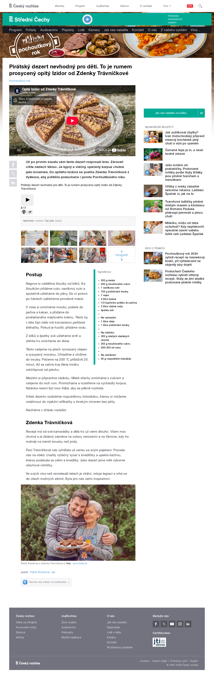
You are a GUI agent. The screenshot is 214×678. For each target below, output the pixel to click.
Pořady (31, 30)
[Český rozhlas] (24, 6)
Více (195, 30)
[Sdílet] (30, 212)
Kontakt (138, 30)
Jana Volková (80, 563)
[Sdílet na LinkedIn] (13, 182)
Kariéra (111, 637)
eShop (20, 637)
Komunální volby (26, 627)
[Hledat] (200, 6)
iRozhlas (59, 6)
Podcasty (67, 632)
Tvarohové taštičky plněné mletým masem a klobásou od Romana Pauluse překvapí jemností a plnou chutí (184, 209)
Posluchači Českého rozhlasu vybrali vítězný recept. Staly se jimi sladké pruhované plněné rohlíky (184, 277)
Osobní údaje (159, 661)
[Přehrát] (27, 200)
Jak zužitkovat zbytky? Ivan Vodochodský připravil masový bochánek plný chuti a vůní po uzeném (184, 138)
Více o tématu (155, 248)
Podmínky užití (178, 661)
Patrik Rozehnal (39, 572)
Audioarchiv (175, 19)
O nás (152, 30)
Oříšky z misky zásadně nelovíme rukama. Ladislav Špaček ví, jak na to (184, 190)
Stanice (124, 6)
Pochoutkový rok (19, 80)
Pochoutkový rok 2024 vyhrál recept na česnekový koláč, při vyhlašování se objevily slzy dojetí (185, 259)
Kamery (172, 23)
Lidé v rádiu (114, 632)
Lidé (81, 30)
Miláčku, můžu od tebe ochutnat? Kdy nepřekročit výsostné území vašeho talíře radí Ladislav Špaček (184, 228)
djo (53, 572)
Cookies (144, 661)
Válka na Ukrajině (26, 622)
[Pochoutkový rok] (107, 45)
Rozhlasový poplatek (120, 647)
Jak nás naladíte (116, 30)
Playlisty (68, 30)
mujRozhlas (102, 6)
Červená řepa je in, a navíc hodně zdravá (184, 151)
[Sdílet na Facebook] (13, 164)
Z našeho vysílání (174, 30)
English (194, 661)
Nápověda (113, 627)
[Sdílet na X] (13, 173)
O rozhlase (146, 6)
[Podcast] (24, 212)
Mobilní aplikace (71, 637)
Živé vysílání (69, 622)
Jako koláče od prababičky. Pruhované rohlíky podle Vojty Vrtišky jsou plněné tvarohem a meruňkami (183, 172)
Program (80, 6)
